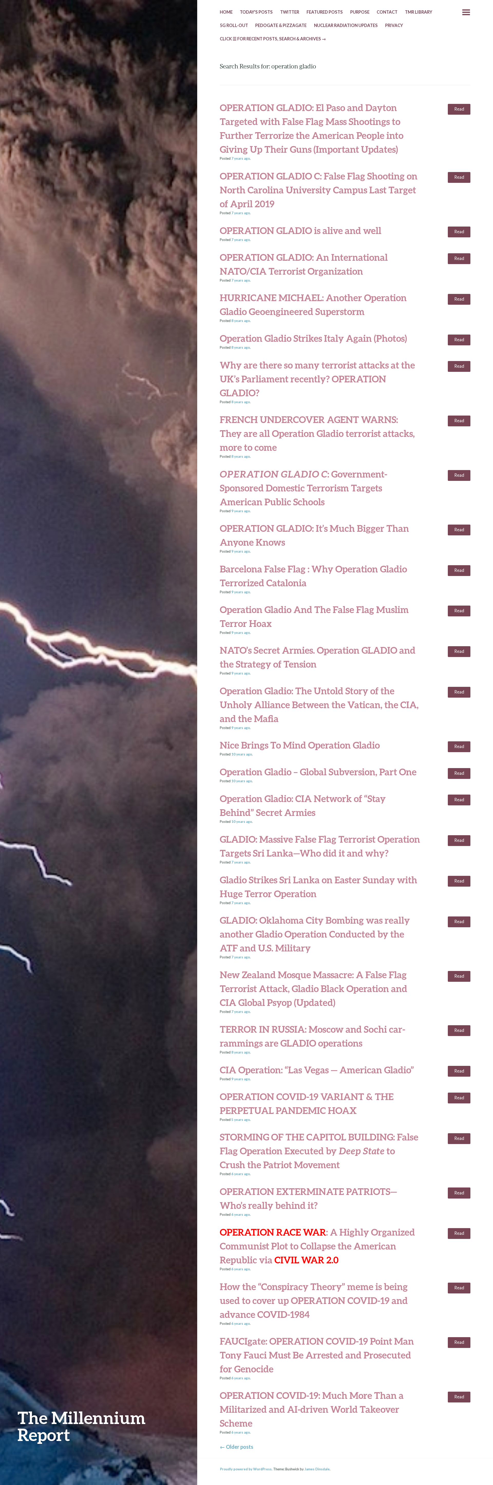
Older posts (236, 1447)
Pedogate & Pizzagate (281, 25)
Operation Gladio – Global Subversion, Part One (318, 771)
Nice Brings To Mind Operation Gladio (300, 745)
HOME (226, 12)
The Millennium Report (81, 1426)
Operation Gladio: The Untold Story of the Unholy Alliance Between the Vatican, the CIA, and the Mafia (319, 704)
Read (459, 109)
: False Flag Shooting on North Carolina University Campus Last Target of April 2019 (319, 189)
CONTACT (387, 12)
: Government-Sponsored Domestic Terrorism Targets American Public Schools (303, 487)
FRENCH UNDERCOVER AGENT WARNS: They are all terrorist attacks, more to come (317, 433)
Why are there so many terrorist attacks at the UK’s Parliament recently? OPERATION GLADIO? (317, 378)
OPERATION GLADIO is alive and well (300, 230)
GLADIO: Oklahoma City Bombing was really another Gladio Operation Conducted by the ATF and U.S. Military (315, 933)
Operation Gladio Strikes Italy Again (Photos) (313, 338)
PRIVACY (394, 25)
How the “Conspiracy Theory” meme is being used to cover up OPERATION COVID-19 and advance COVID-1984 (314, 1300)
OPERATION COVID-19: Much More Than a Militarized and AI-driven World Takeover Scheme (312, 1409)
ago (240, 158)
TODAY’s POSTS (256, 12)
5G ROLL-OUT (234, 25)
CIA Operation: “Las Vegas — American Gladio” (317, 1069)
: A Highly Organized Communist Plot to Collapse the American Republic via (317, 1245)
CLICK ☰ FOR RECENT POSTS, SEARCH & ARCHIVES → (273, 38)
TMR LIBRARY (418, 12)
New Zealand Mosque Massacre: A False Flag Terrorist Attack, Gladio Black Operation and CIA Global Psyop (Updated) (313, 988)
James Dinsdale (317, 1469)
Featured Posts (325, 12)
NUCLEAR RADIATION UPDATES (346, 25)
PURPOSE (359, 12)
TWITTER (289, 12)
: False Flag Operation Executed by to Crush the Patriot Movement (319, 1150)
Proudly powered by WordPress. (246, 1469)
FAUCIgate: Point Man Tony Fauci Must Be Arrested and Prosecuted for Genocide (317, 1354)
